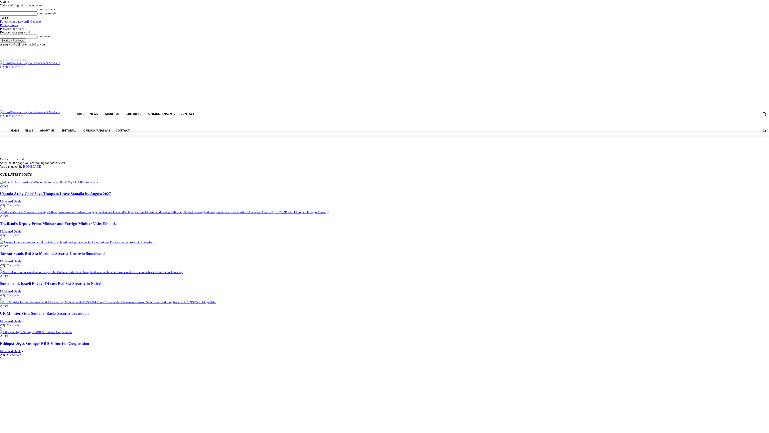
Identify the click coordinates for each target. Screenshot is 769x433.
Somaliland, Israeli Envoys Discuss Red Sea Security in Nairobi (52, 283)
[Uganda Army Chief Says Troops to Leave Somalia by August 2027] (49, 182)
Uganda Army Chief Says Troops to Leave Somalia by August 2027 (55, 194)
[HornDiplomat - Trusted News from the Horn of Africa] (115, 92)
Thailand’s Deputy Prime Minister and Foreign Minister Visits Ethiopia (58, 224)
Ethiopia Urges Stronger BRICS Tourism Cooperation (44, 343)
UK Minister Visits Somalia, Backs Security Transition (44, 313)
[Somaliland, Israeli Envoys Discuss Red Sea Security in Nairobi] (91, 272)
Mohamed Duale (10, 201)
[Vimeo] (761, 49)
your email (43, 36)
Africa (4, 186)
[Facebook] (744, 49)
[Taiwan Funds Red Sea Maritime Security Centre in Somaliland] (76, 242)
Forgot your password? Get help (20, 21)
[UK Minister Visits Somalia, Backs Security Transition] (108, 302)
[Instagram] (750, 49)
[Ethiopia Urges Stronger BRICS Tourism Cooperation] (36, 332)
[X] (755, 49)
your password (46, 13)
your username (46, 9)
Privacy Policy (9, 25)
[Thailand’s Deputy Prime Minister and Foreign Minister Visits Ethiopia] (164, 212)
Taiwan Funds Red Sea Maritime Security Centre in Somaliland (52, 253)
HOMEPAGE (32, 166)
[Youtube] (766, 49)
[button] (764, 114)
